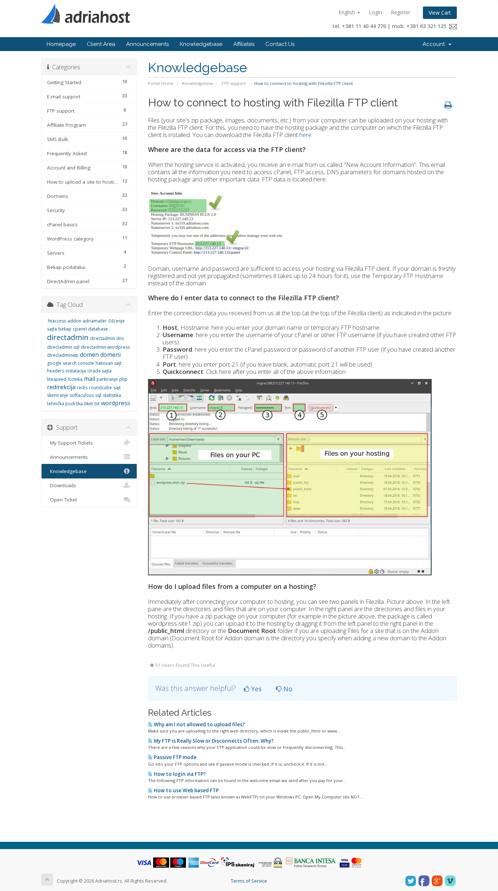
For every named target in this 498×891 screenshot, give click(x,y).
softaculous (82, 395)
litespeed (56, 379)
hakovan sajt (108, 363)
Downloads (61, 485)
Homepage (61, 44)
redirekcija (61, 387)
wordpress (115, 403)
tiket (88, 403)
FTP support (234, 83)
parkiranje (107, 379)
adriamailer (95, 321)
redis (82, 387)
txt (97, 403)
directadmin (68, 337)
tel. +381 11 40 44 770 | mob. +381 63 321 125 (390, 26)
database (98, 329)
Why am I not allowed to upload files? (199, 724)
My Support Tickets (70, 442)
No (286, 688)
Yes (255, 688)
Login (375, 12)
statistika (112, 395)
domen (89, 355)
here (305, 134)
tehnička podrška (65, 403)
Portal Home (161, 83)
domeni (110, 355)
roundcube (100, 387)
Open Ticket (62, 499)
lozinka (75, 379)
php (123, 379)
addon (74, 321)
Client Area (101, 44)
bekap (64, 329)
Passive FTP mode (175, 757)
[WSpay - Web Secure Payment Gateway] (270, 862)
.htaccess (56, 321)
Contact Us (280, 44)
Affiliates (243, 44)
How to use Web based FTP (186, 790)
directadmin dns (107, 338)
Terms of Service (249, 881)
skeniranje (57, 395)
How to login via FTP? (179, 774)
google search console (70, 363)
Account (435, 44)
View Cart (440, 12)
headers (55, 371)
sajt (117, 387)
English (348, 12)
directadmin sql (63, 347)
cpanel (80, 329)
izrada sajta (99, 371)
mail (89, 379)
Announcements (147, 44)
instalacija (76, 371)
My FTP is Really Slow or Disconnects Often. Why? (213, 741)
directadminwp (62, 355)
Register (400, 12)
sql (98, 395)
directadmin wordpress (105, 347)
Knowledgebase (201, 44)
